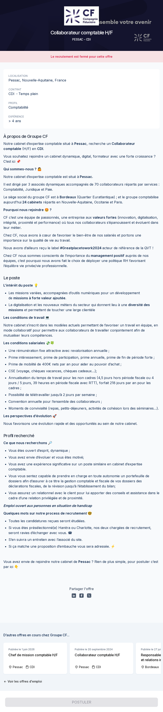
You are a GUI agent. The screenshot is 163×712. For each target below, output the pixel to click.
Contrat (14, 89)
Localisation (18, 75)
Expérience (16, 116)
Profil (13, 103)
